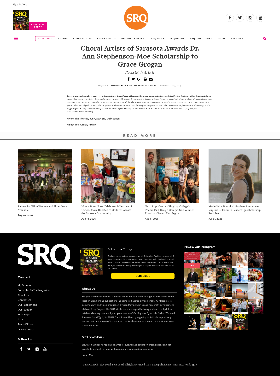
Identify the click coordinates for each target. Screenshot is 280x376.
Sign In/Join (20, 4)
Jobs (20, 319)
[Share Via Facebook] (129, 79)
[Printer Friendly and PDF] (145, 79)
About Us (23, 295)
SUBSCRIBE (143, 276)
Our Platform (25, 309)
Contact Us (24, 300)
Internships (24, 314)
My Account (25, 285)
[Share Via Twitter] (133, 79)
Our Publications (27, 304)
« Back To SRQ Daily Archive (82, 124)
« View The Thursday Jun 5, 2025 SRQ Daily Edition (93, 118)
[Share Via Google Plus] (139, 79)
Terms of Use (25, 324)
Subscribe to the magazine (34, 290)
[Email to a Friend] (151, 79)
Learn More (88, 355)
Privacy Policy (26, 329)
